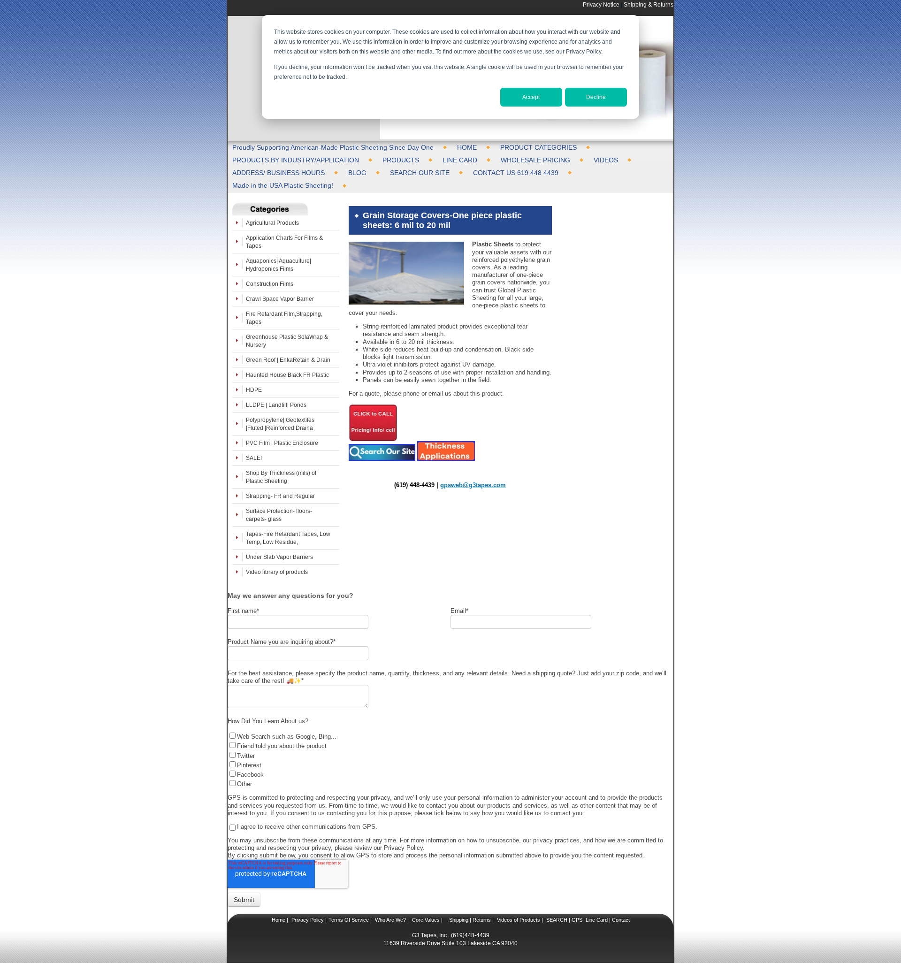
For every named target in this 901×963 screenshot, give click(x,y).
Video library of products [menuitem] (277, 572)
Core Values (425, 920)
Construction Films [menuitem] (269, 284)
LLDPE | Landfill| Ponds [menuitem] (276, 405)
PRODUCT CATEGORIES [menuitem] (538, 147)
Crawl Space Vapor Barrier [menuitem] (280, 299)
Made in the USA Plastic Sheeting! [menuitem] (282, 185)
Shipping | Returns (469, 920)
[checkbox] (448, 759)
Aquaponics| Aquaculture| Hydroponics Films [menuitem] (278, 265)
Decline (596, 97)
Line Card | (597, 920)
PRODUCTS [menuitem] (400, 160)
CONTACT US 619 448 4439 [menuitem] (515, 172)
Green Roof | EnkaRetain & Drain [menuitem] (288, 360)
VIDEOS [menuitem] (606, 160)
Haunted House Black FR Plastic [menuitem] (287, 375)
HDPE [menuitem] (254, 390)
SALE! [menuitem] (254, 458)
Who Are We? (390, 920)
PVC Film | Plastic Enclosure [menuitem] (282, 443)
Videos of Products (518, 920)
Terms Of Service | (350, 920)
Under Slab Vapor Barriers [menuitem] (279, 557)
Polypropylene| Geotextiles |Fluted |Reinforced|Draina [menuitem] (280, 424)
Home (278, 920)
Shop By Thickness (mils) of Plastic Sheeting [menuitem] (281, 477)
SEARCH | (558, 920)
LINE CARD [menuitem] (460, 160)
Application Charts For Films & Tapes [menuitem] (284, 242)
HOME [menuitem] (467, 147)
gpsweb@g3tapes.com (473, 485)
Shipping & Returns (648, 4)
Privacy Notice (601, 4)
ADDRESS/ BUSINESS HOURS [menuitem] (278, 172)
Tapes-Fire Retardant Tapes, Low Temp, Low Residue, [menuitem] (288, 538)
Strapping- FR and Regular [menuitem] (280, 496)
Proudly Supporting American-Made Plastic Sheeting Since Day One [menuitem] (333, 147)
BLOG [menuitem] (357, 172)
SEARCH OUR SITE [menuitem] (420, 172)
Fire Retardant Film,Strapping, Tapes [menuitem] (284, 318)
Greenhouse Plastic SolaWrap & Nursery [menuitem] (287, 341)
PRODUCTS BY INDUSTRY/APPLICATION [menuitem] (295, 160)
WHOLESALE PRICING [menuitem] (535, 160)
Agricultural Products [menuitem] (272, 223)
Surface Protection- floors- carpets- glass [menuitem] (279, 515)
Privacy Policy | (308, 920)
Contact (620, 920)
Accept (531, 97)
